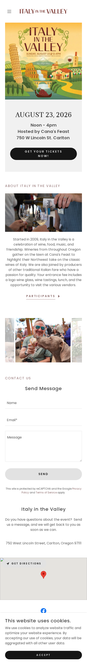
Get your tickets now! (44, 153)
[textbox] (43, 403)
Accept (43, 655)
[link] (43, 11)
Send (43, 474)
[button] (11, 11)
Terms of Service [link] (46, 492)
